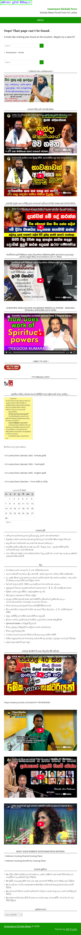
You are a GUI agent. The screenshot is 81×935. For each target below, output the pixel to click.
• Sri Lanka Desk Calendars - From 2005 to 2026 (26, 481)
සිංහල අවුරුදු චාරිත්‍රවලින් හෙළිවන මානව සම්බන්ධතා (28, 627)
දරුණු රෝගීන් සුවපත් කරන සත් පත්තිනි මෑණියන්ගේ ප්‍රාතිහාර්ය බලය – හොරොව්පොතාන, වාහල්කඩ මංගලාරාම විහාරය (36, 600)
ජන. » (8, 522)
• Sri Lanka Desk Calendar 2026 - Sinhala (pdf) (25, 455)
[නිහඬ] (71, 352)
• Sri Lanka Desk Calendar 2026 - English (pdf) (25, 473)
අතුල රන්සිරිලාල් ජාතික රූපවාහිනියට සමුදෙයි (25, 615)
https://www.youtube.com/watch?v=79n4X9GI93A (27, 702)
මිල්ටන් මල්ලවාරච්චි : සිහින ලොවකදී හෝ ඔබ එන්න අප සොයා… (33, 584)
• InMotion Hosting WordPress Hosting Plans (25, 860)
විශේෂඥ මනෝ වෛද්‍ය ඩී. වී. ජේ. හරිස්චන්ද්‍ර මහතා (27, 570)
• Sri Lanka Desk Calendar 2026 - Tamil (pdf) (24, 464)
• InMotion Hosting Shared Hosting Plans (23, 856)
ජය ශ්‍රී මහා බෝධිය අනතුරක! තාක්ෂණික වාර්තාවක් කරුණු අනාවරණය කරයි (41, 884)
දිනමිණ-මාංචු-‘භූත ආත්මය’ (15, 447)
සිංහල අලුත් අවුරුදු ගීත (15, 630)
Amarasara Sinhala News (62, 9)
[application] (40, 333)
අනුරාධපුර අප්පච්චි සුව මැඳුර (18, 642)
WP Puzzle (71, 929)
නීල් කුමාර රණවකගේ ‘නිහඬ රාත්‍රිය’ (21, 595)
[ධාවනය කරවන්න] (7, 352)
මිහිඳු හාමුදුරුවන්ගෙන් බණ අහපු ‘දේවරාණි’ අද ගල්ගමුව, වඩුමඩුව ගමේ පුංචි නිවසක (41, 638)
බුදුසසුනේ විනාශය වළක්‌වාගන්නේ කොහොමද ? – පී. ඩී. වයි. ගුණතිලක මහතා (38, 587)
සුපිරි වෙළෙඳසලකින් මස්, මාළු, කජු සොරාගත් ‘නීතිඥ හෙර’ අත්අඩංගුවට (39, 880)
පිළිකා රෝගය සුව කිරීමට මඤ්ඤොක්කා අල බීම (25, 591)
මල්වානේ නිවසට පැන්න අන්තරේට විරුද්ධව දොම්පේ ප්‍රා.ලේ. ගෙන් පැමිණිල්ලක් (42, 891)
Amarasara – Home (15, 52)
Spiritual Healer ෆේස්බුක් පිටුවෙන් (21, 623)
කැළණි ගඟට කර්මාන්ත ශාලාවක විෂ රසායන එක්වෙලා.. (30, 543)
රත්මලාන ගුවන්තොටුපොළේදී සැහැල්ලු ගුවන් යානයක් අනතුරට (32, 535)
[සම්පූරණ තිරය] (74, 352)
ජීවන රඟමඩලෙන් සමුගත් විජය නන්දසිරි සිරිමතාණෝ (28, 605)
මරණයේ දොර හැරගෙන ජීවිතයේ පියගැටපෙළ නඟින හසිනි (31, 634)
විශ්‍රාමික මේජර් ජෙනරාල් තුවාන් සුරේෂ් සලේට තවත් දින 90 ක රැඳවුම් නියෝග (38, 539)
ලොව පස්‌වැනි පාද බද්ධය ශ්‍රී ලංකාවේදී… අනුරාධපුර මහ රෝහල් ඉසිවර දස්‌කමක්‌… (40, 573)
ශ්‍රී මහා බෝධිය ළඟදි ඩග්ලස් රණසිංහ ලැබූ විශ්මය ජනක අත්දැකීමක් (34, 619)
